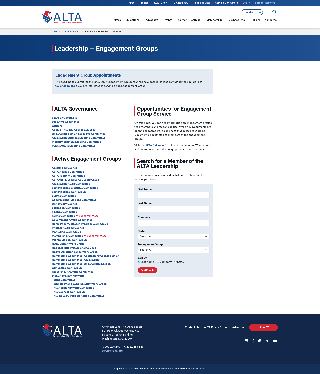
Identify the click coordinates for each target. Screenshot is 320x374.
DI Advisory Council (64, 204)
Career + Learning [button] (189, 20)
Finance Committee (64, 212)
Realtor (252, 13)
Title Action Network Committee (73, 288)
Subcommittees (87, 216)
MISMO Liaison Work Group (69, 240)
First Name (145, 189)
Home (55, 32)
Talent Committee (63, 280)
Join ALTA (264, 327)
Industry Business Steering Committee (76, 142)
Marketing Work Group (66, 232)
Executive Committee (66, 122)
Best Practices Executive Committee (75, 188)
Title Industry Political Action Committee (78, 296)
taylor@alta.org (65, 86)
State (141, 231)
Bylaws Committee (64, 196)
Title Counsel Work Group (68, 292)
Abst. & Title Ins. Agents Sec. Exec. (74, 130)
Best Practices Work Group (69, 192)
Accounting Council (64, 168)
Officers (57, 126)
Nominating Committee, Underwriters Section (81, 264)
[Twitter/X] (268, 341)
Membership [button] (214, 20)
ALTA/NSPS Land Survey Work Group (75, 180)
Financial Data (201, 2)
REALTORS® (160, 2)
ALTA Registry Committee (68, 176)
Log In (246, 2)
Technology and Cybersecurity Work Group (79, 284)
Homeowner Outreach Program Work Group (80, 224)
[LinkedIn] (247, 341)
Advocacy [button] (152, 20)
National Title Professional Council (74, 248)
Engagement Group (150, 245)
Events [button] (168, 20)
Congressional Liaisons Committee (74, 200)
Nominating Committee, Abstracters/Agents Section (86, 256)
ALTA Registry (180, 2)
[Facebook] (253, 341)
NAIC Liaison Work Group (68, 244)
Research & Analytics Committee (73, 272)
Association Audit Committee (71, 184)
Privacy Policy (198, 369)
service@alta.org (112, 351)
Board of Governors (64, 118)
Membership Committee (67, 236)
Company (144, 217)
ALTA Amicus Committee (68, 172)
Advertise (238, 327)
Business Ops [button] (236, 20)
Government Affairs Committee (72, 220)
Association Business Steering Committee (78, 138)
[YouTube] (275, 341)
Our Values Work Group (67, 268)
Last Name (145, 203)
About (132, 2)
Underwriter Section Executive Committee (79, 134)
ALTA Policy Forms (215, 327)
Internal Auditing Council (68, 228)
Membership (69, 32)
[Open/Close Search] (274, 12)
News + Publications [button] (127, 20)
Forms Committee (63, 216)
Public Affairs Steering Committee (73, 146)
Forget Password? (266, 2)
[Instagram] (260, 341)
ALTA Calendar (154, 145)
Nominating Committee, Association (75, 260)
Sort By (142, 258)
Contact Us (192, 327)
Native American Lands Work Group (75, 252)
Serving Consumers (226, 2)
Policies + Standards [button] (264, 20)
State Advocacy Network (68, 276)
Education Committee (66, 208)
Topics (144, 2)
